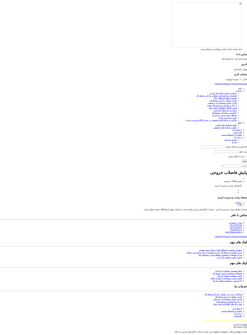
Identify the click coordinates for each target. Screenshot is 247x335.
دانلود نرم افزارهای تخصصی (225, 127)
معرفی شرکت (230, 140)
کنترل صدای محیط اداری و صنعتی (222, 103)
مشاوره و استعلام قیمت (231, 135)
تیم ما (234, 142)
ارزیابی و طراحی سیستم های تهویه (222, 105)
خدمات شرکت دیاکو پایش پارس (223, 93)
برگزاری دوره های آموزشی (225, 110)
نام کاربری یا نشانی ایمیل (236, 147)
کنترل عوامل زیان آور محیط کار (223, 100)
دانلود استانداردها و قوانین (226, 125)
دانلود (239, 123)
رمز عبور (243, 151)
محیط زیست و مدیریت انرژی (224, 115)
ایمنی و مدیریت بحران (227, 118)
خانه (240, 88)
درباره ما (238, 137)
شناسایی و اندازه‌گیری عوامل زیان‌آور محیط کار (216, 96)
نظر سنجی (237, 132)
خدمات (239, 91)
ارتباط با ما (237, 130)
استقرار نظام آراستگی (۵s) (225, 98)
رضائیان (238, 202)
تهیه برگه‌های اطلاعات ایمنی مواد (223, 108)
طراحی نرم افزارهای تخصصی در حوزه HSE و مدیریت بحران (211, 120)
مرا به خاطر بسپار (236, 156)
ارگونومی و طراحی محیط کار (224, 113)
